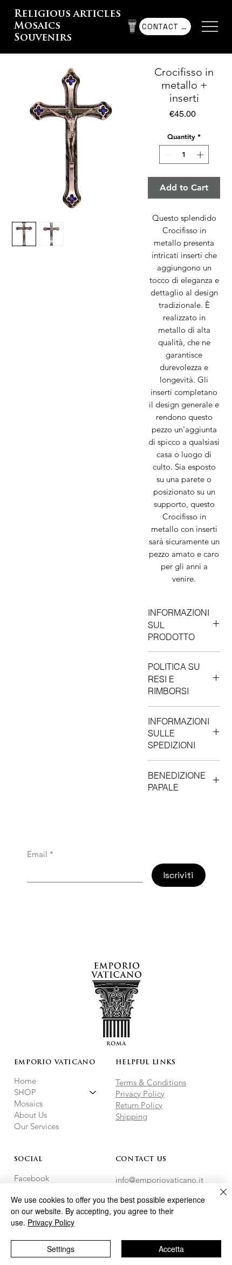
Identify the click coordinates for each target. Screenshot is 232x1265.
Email (40, 854)
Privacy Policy (140, 1094)
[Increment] (201, 155)
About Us (30, 1115)
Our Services (36, 1126)
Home (25, 1081)
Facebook (31, 1178)
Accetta (171, 1248)
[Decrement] (167, 155)
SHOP (25, 1092)
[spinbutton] (184, 155)
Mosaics (28, 1103)
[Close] (217, 1198)
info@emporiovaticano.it (159, 1180)
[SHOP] (93, 1092)
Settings (60, 1248)
